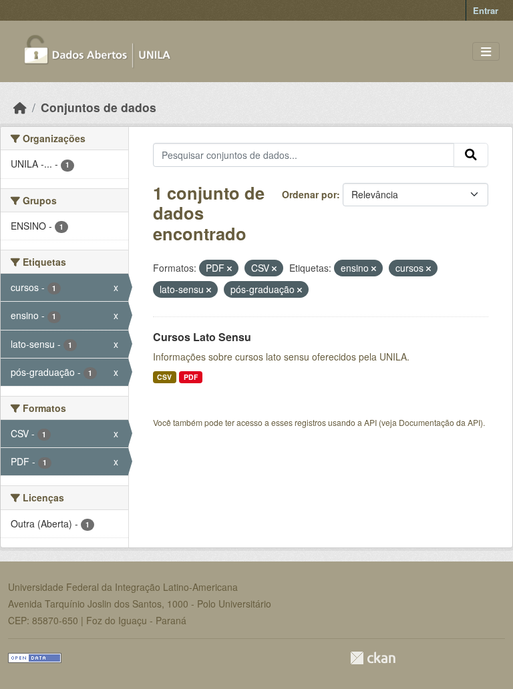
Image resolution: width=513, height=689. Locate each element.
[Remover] (229, 268)
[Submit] (471, 155)
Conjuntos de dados (98, 107)
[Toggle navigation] (486, 51)
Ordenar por (309, 194)
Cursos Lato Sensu (202, 336)
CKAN (372, 658)
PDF (191, 377)
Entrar (485, 10)
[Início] (20, 107)
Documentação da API (439, 422)
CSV (164, 377)
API (370, 422)
